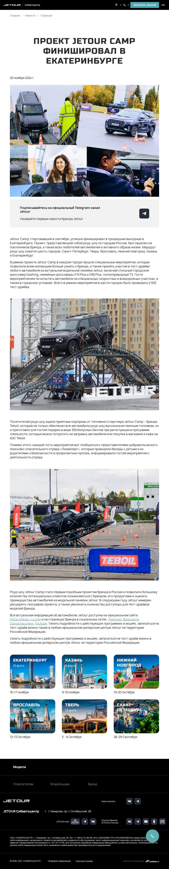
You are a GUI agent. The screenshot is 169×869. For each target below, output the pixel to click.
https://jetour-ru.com (25, 619)
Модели (19, 767)
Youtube (41, 623)
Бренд (92, 784)
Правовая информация (59, 861)
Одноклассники (22, 623)
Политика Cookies (84, 861)
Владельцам (60, 784)
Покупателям (23, 784)
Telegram (115, 619)
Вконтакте (131, 619)
